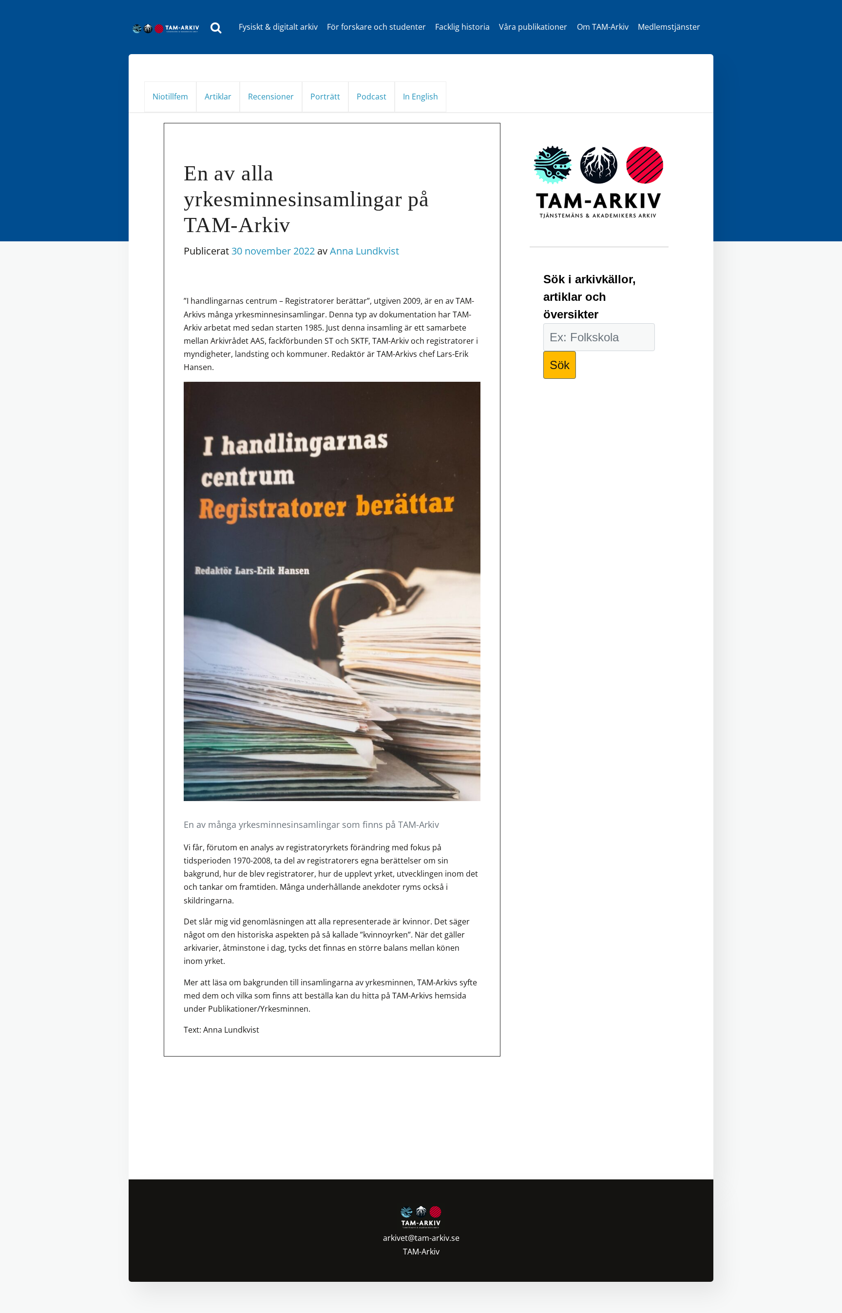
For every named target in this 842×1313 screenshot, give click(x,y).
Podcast (371, 96)
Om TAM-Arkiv (603, 26)
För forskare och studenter (376, 26)
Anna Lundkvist (364, 250)
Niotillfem (170, 96)
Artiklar (218, 96)
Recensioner (271, 96)
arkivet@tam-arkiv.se (421, 1238)
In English (420, 96)
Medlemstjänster (669, 26)
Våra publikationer (533, 26)
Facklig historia (462, 26)
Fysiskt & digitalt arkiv (278, 26)
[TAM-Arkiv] (168, 27)
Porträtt (325, 96)
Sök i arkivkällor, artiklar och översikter (589, 297)
